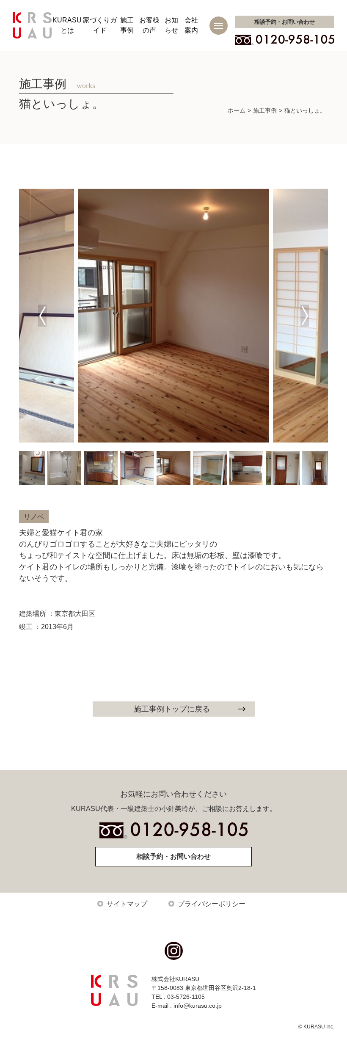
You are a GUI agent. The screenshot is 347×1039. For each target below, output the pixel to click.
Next (304, 316)
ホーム (236, 110)
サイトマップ (127, 903)
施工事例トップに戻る (172, 709)
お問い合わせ (284, 22)
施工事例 (265, 110)
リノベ (34, 516)
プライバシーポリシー (211, 903)
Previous (42, 316)
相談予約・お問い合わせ (173, 856)
